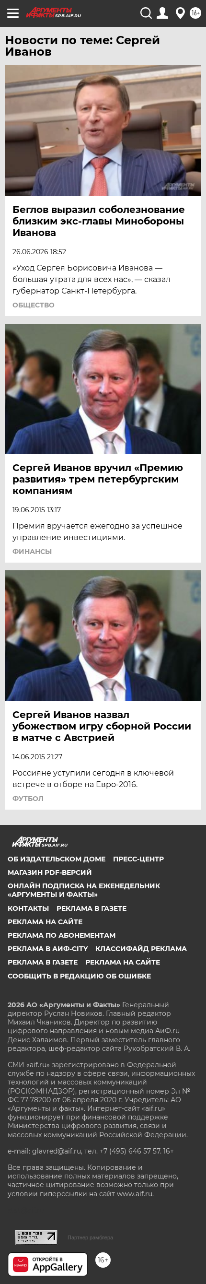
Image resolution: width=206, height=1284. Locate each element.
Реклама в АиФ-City (48, 948)
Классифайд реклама (141, 948)
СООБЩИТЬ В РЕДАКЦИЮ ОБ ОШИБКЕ (79, 976)
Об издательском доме (56, 859)
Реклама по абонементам (61, 935)
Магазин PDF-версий (50, 872)
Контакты (28, 908)
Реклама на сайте (45, 922)
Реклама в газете (91, 908)
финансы (32, 551)
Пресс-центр (138, 859)
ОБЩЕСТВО (33, 305)
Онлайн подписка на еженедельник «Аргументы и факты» (84, 890)
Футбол (28, 798)
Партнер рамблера (90, 1237)
